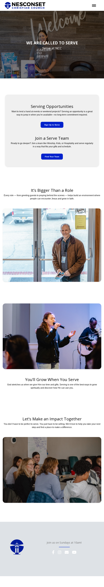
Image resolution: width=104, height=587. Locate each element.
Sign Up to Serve (52, 125)
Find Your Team (52, 157)
